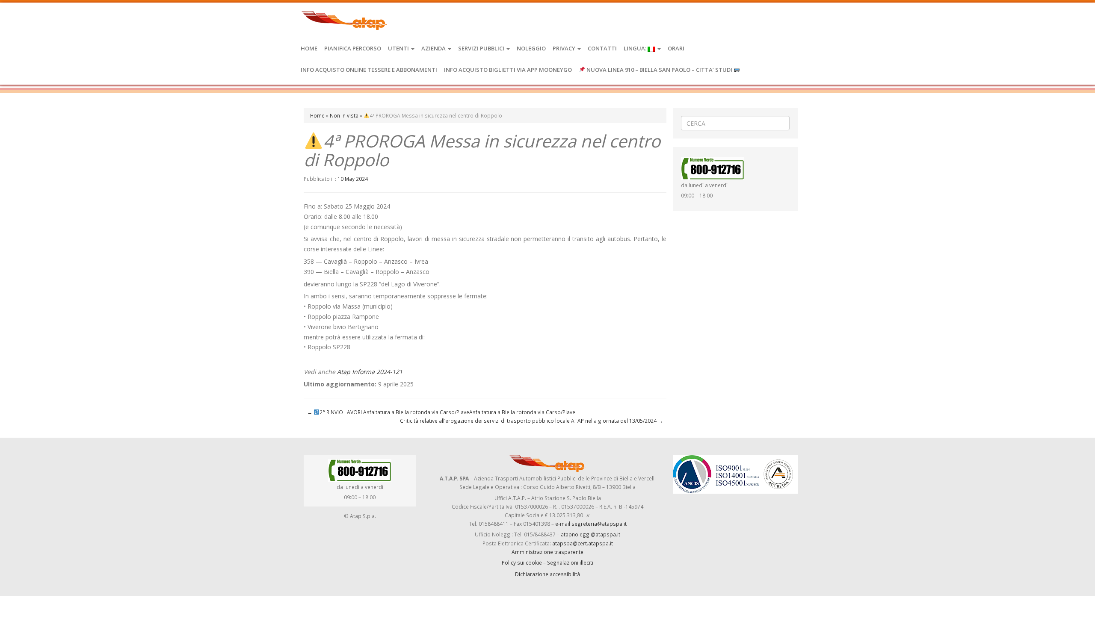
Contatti (602, 48)
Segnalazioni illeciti (570, 562)
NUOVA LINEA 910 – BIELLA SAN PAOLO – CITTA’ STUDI (659, 70)
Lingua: (636, 48)
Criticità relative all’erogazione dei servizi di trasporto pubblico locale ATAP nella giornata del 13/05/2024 (531, 420)
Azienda (434, 48)
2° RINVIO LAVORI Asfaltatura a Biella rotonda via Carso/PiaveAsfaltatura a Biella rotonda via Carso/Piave (441, 412)
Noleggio (531, 48)
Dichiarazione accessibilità (547, 574)
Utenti (399, 48)
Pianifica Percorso (352, 48)
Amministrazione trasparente (547, 551)
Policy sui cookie (522, 562)
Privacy (565, 48)
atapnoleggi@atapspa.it (590, 534)
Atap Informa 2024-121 (369, 372)
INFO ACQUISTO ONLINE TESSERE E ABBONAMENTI (369, 70)
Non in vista (344, 115)
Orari (676, 48)
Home (309, 48)
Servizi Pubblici (482, 48)
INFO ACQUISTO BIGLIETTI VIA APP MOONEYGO (508, 70)
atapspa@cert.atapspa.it (582, 543)
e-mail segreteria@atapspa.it (591, 523)
